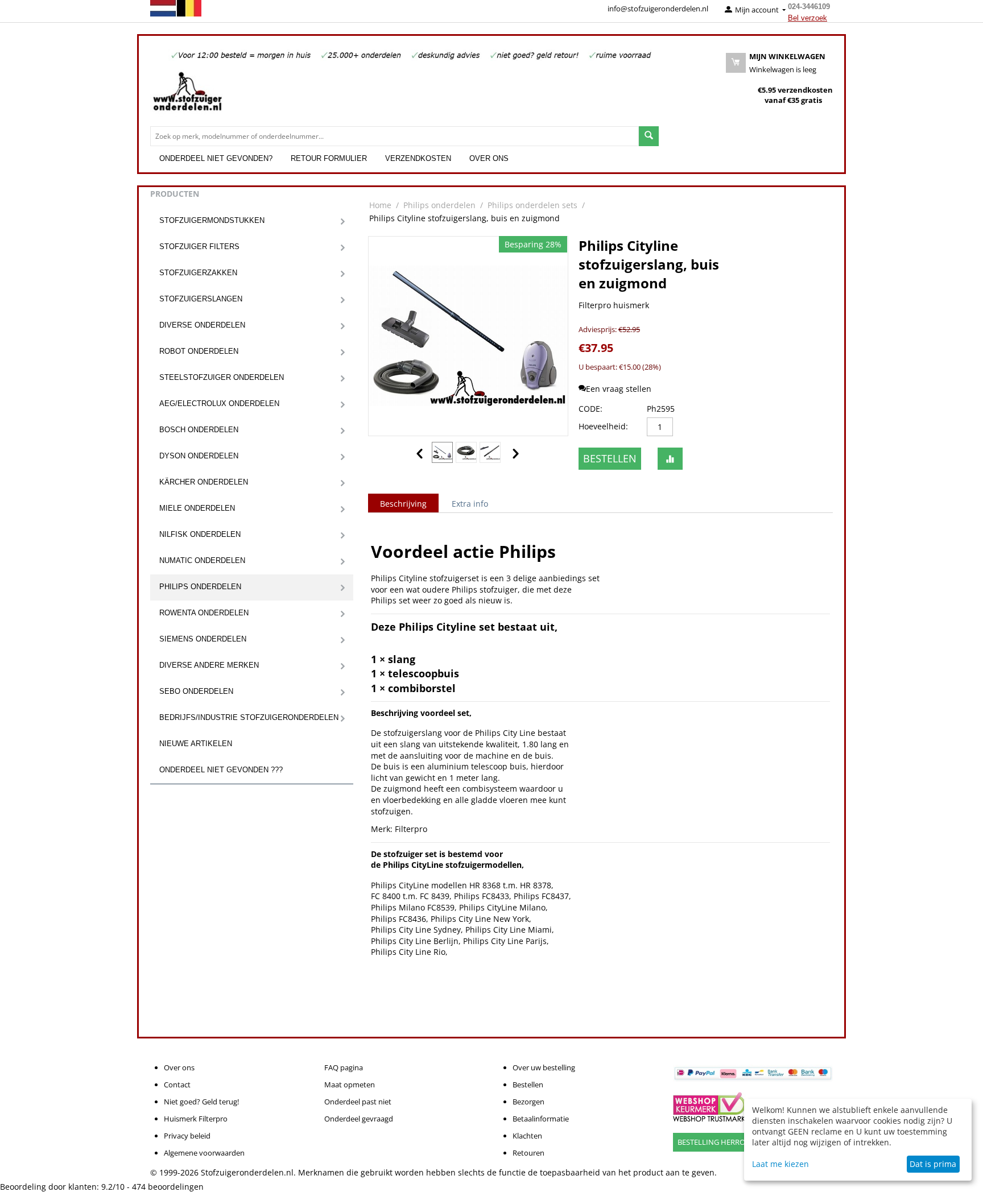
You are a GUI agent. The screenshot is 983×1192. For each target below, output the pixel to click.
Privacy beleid (187, 1136)
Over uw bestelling (544, 1067)
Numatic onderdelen (202, 560)
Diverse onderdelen (202, 325)
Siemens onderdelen (202, 639)
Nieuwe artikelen (195, 743)
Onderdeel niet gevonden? (215, 158)
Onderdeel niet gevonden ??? (221, 769)
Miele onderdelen (197, 508)
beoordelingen (168, 1186)
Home (380, 205)
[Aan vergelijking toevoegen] (670, 459)
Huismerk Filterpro (196, 1119)
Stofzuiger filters (199, 246)
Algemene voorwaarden (204, 1153)
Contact (177, 1084)
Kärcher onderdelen (203, 482)
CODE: (590, 408)
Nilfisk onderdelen (200, 534)
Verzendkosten (418, 158)
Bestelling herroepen (720, 1142)
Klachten (527, 1136)
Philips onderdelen (200, 586)
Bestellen (610, 458)
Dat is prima (933, 1163)
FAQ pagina (343, 1067)
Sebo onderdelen (196, 691)
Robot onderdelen (198, 351)
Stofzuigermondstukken (212, 220)
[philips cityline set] (468, 336)
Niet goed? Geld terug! (201, 1101)
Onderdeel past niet (357, 1101)
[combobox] (394, 136)
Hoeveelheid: (603, 426)
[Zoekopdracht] (649, 136)
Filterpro (411, 828)
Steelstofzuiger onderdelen (221, 377)
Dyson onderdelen (198, 456)
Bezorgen (528, 1101)
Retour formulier (329, 158)
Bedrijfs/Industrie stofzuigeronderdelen (248, 717)
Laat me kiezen (780, 1163)
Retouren (528, 1153)
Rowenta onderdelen (204, 613)
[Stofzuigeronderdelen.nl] (187, 95)
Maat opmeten (349, 1084)
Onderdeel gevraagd (358, 1119)
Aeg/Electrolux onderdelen (219, 403)
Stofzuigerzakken (198, 272)
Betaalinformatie (541, 1119)
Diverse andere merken (209, 665)
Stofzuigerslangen (200, 299)
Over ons (489, 158)
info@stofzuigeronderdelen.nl (658, 8)
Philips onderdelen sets (532, 205)
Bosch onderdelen (198, 429)
